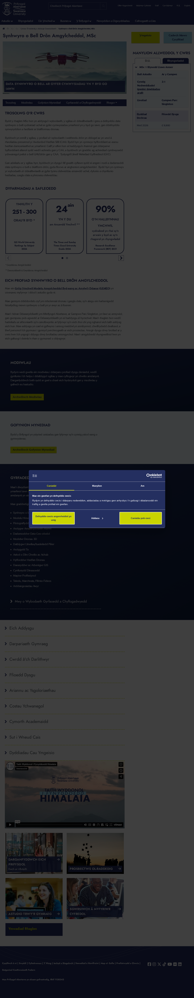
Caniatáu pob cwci (140, 518)
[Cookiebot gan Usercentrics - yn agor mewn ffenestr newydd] (148, 476)
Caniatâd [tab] (51, 485)
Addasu (95, 518)
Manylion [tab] (97, 485)
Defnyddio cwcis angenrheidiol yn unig (53, 518)
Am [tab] (142, 485)
